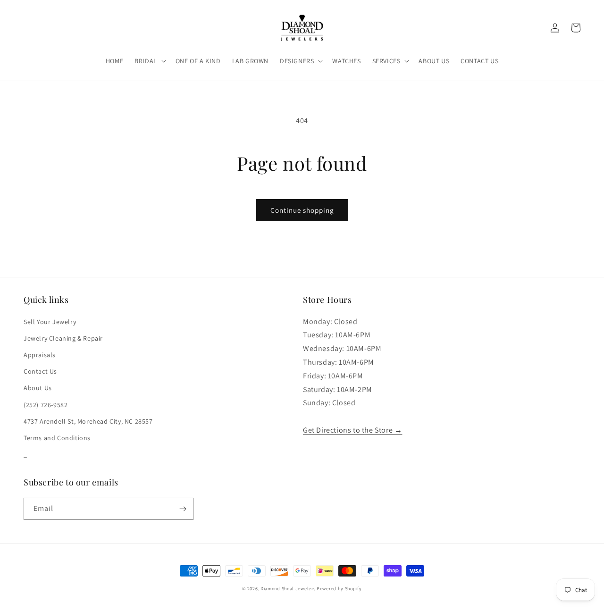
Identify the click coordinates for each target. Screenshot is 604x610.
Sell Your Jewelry (50, 322)
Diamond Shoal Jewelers (287, 588)
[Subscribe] (182, 509)
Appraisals (40, 355)
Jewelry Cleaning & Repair (63, 338)
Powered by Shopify (339, 588)
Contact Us (40, 371)
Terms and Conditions (57, 438)
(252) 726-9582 (45, 405)
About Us (38, 388)
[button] (149, 61)
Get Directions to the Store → (352, 430)
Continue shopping (302, 210)
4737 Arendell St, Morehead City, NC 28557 (88, 421)
